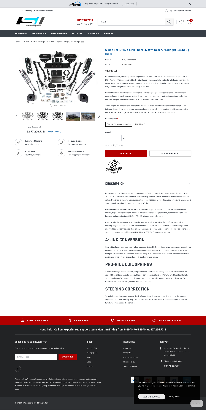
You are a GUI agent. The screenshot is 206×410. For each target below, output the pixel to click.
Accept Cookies (151, 396)
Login (171, 11)
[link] (18, 369)
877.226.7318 (85, 20)
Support (108, 33)
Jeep (89, 362)
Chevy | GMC (92, 348)
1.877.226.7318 (36, 131)
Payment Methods (130, 357)
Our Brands (93, 33)
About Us (127, 348)
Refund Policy (129, 362)
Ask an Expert (53, 132)
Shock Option (111, 119)
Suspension (21, 33)
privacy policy (173, 397)
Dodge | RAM (92, 353)
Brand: (108, 60)
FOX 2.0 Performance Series (119, 124)
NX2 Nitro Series (142, 124)
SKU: (107, 65)
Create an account (183, 11)
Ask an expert (171, 366)
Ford (89, 357)
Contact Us (127, 353)
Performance (39, 33)
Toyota (90, 366)
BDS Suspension (129, 60)
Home (17, 42)
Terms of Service (130, 366)
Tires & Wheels (59, 33)
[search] (169, 21)
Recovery (77, 33)
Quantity (109, 132)
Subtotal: (109, 145)
